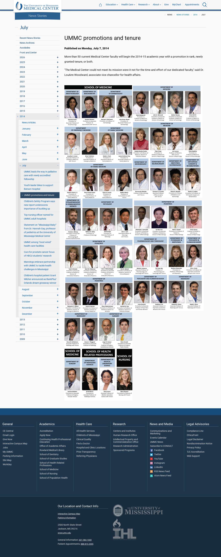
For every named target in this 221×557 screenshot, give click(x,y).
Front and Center (28, 52)
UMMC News (156, 442)
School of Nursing (48, 473)
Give (166, 4)
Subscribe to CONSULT (161, 446)
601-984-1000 (85, 540)
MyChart (176, 4)
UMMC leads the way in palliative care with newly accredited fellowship (40, 175)
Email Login (8, 435)
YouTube (158, 459)
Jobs (5, 447)
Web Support (193, 456)
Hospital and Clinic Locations (90, 447)
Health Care (127, 4)
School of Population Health (54, 478)
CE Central (8, 431)
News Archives (27, 43)
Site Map (7, 460)
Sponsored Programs (124, 450)
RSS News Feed (161, 471)
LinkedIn (158, 467)
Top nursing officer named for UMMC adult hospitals (38, 217)
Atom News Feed (162, 475)
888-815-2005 (87, 544)
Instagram (159, 463)
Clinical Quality (83, 439)
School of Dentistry (49, 454)
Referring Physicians (86, 456)
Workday (7, 464)
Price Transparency (86, 452)
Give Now (7, 439)
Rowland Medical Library (52, 450)
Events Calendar (158, 438)
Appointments (192, 4)
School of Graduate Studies (53, 458)
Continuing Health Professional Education (55, 440)
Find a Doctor (83, 443)
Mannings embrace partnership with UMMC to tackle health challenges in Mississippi (39, 266)
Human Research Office (125, 435)
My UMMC (8, 452)
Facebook (158, 450)
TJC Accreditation (195, 452)
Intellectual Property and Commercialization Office (125, 440)
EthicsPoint (192, 435)
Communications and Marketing (161, 432)
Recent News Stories (30, 38)
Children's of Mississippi (88, 435)
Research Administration (125, 446)
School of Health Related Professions (52, 464)
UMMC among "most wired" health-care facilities (37, 244)
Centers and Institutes (124, 431)
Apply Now (45, 435)
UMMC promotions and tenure (39, 195)
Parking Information (13, 456)
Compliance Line (195, 431)
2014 (195, 15)
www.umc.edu (64, 533)
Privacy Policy (194, 447)
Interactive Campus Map (15, 443)
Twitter (157, 454)
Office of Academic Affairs (53, 446)
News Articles (29, 122)
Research (143, 4)
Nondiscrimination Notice (199, 443)
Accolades (25, 47)
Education (111, 4)
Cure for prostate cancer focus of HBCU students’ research (39, 254)
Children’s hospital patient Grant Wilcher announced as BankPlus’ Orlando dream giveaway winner (40, 279)
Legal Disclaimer (195, 439)
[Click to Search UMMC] (205, 5)
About (156, 4)
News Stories (37, 15)
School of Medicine (49, 469)
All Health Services (85, 431)
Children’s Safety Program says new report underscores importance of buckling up (39, 205)
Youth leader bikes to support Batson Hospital (38, 187)
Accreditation (46, 431)
